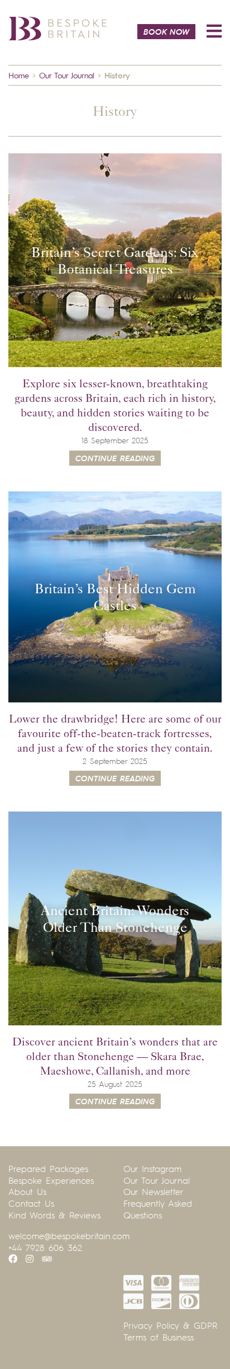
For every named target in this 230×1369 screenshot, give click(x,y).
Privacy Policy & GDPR (170, 1325)
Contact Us (31, 1203)
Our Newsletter (153, 1191)
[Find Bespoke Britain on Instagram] (29, 1258)
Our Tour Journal (66, 75)
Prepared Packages (48, 1168)
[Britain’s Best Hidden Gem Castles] (115, 596)
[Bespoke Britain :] (57, 27)
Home (18, 75)
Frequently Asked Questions (157, 1209)
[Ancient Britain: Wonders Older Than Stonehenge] (115, 918)
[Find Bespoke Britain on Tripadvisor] (47, 1258)
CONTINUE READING (115, 458)
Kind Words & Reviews (54, 1215)
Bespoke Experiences (51, 1180)
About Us (27, 1191)
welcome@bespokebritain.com (69, 1235)
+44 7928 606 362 (45, 1247)
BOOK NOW (166, 31)
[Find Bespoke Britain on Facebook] (12, 1258)
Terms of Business (158, 1337)
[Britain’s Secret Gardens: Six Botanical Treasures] (115, 260)
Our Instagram (152, 1168)
